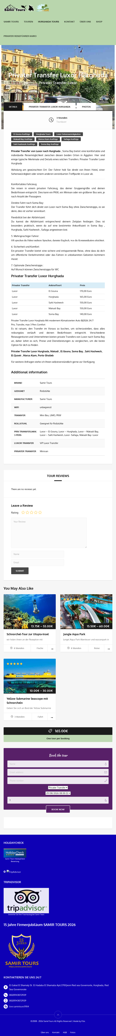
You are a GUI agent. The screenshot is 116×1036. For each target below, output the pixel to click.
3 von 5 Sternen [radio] (31, 512)
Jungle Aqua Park (74, 634)
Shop (99, 21)
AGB (65, 1032)
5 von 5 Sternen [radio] (40, 512)
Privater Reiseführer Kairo (20, 36)
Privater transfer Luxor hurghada (49, 106)
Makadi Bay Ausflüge (22, 139)
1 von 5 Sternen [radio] (23, 512)
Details (13, 106)
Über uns (85, 21)
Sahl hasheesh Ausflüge (24, 144)
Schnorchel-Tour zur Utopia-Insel (28, 634)
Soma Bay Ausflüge (50, 144)
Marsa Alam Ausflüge (48, 139)
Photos (86, 106)
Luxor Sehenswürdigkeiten (68, 134)
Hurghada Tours (48, 21)
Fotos (72, 1032)
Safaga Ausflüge (71, 139)
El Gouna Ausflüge (21, 134)
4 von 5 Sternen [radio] (36, 512)
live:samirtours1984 (19, 1006)
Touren (28, 21)
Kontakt (69, 21)
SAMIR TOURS (11, 21)
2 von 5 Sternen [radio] (27, 512)
